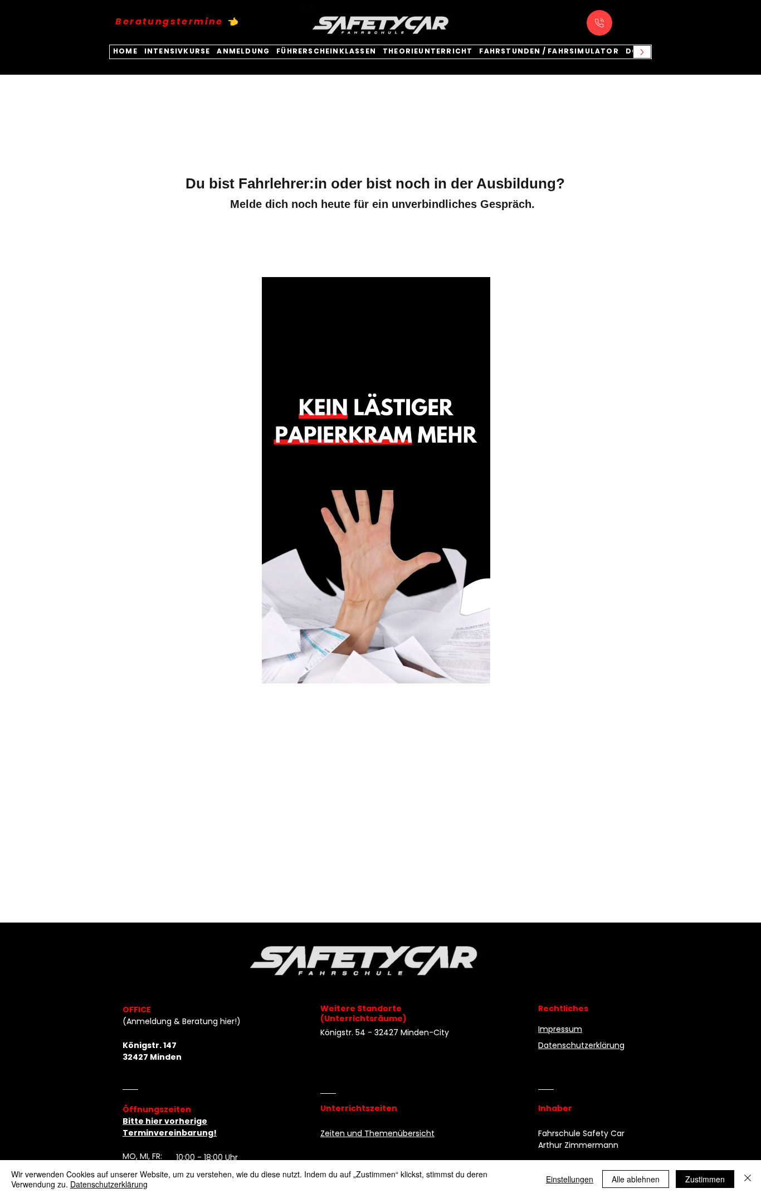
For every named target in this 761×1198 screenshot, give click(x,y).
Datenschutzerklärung (109, 1184)
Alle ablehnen (636, 1179)
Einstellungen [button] (569, 1179)
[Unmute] (295, 668)
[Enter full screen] (475, 668)
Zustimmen (705, 1179)
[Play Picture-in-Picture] (456, 668)
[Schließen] (747, 1179)
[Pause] (276, 668)
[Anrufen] (599, 23)
